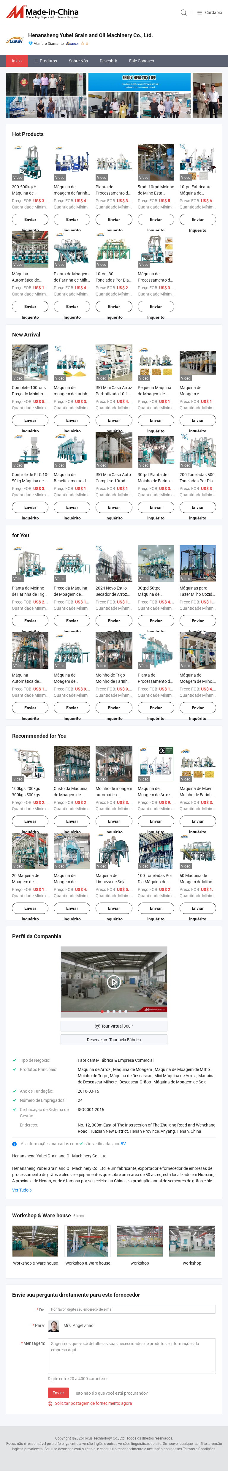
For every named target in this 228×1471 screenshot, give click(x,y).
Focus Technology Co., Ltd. (104, 1438)
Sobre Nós (78, 61)
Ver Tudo (20, 1190)
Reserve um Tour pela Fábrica (114, 1039)
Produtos (48, 61)
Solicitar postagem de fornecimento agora (90, 1403)
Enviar (58, 1393)
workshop (140, 1263)
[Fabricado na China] (43, 12)
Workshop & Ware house (35, 1263)
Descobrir (108, 61)
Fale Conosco (141, 61)
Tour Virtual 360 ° (117, 1026)
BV (123, 1143)
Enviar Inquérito (30, 221)
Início (17, 61)
